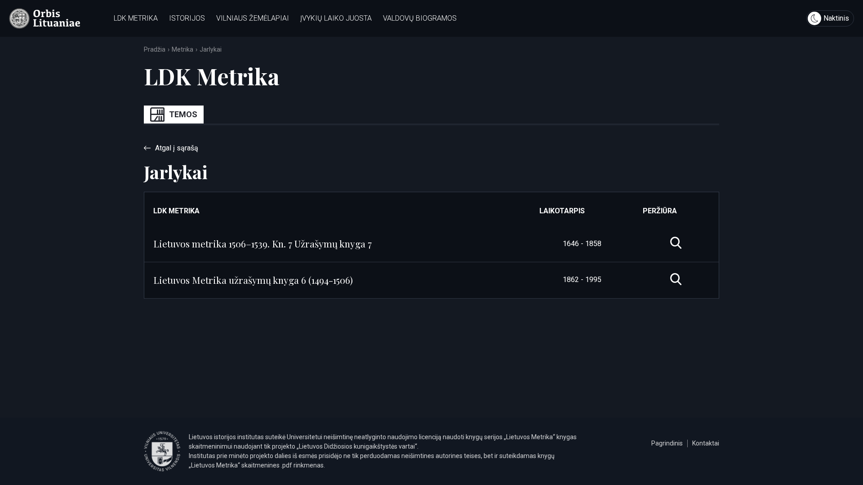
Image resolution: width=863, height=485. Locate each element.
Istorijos (187, 18)
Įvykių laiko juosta (336, 18)
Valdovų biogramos (420, 18)
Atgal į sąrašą (176, 148)
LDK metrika (136, 18)
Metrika (182, 49)
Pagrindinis (667, 443)
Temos (183, 114)
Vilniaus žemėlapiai (252, 18)
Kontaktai (705, 443)
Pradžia (154, 49)
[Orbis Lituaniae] (44, 18)
